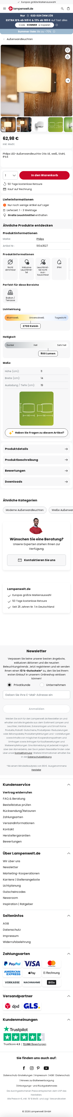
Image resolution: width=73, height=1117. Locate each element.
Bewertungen (15, 471)
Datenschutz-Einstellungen (18, 1075)
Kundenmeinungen (20, 1019)
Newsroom (10, 898)
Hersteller (36, 769)
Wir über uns (11, 861)
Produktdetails (16, 449)
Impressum (11, 936)
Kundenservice (16, 784)
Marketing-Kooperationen (21, 873)
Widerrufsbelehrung (17, 942)
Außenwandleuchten (20, 39)
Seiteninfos (13, 915)
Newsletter (10, 867)
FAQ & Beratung (14, 799)
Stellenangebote (28, 880)
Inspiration (10, 904)
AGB (6, 923)
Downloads (13, 482)
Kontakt (8, 829)
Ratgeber (26, 904)
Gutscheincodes (14, 892)
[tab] (36, 813)
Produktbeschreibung (21, 460)
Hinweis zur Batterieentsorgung (37, 1080)
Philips (40, 239)
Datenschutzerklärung (40, 756)
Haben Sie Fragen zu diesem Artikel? (39, 432)
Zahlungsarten (13, 817)
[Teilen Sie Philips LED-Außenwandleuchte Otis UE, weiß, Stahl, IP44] (67, 56)
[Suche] (62, 8)
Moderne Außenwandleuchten (25, 510)
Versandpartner (18, 996)
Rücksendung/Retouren (19, 811)
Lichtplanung (12, 886)
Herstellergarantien (16, 835)
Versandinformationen (18, 823)
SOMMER (34, 24)
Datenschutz (12, 930)
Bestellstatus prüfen (17, 805)
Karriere (8, 880)
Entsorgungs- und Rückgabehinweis (37, 1085)
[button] (8, 124)
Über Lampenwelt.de (21, 853)
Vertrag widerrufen (17, 792)
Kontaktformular (23, 752)
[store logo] (23, 8)
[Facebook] (26, 1068)
